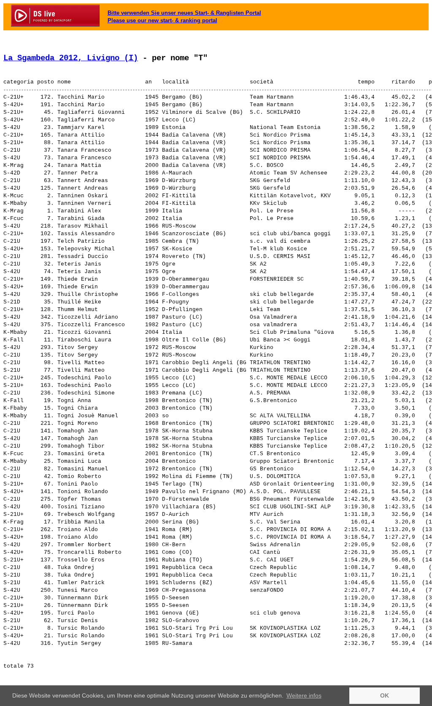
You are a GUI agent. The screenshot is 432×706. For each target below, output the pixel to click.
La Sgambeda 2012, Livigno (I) (70, 58)
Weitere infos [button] (303, 695)
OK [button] (384, 695)
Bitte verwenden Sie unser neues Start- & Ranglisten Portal (184, 13)
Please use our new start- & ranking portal (162, 20)
